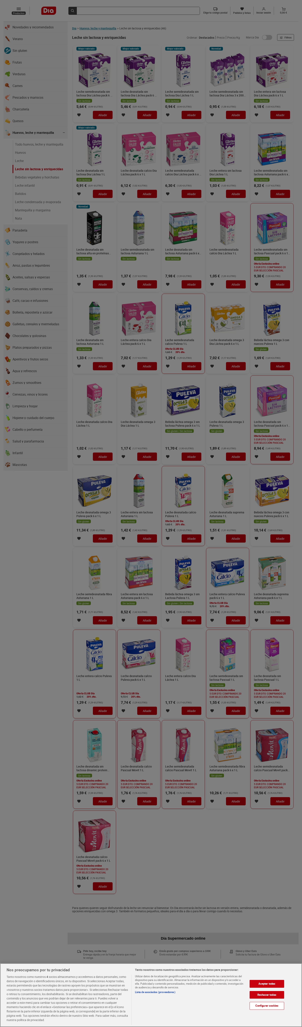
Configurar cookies (266, 1005)
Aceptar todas (266, 983)
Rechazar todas (266, 995)
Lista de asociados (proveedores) (155, 992)
